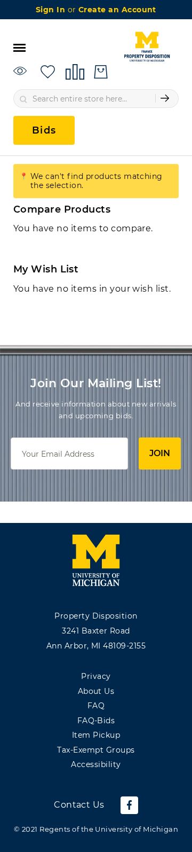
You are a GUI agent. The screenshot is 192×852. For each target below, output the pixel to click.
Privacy (95, 676)
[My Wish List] (47, 71)
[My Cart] (101, 72)
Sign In (52, 9)
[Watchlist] (21, 71)
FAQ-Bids (96, 720)
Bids (44, 130)
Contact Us (79, 805)
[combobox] (96, 98)
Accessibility (96, 764)
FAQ (96, 705)
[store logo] (147, 47)
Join (159, 453)
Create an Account (117, 9)
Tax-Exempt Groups (95, 750)
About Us (96, 691)
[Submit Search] (164, 98)
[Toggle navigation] (19, 47)
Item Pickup (96, 735)
